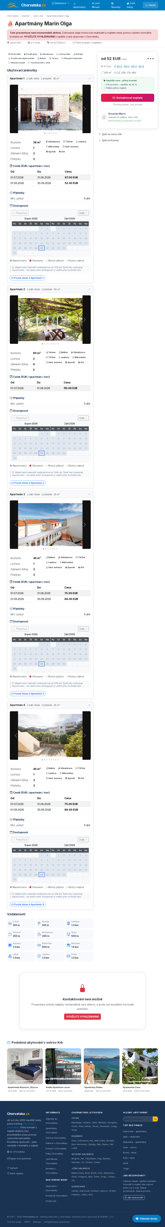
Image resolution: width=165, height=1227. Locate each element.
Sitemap (37, 1222)
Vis (73, 1180)
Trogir (103, 1176)
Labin (94, 1122)
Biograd (75, 1158)
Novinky (116, 7)
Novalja (110, 1140)
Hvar (100, 1173)
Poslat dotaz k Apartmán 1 (29, 277)
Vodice (89, 1162)
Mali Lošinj (100, 1140)
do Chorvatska (17, 1151)
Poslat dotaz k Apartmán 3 (29, 693)
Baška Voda (77, 1173)
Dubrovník (78, 1186)
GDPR (27, 1222)
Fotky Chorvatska (54, 1153)
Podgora (82, 1176)
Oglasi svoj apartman (20, 1158)
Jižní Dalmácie (81, 1168)
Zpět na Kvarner (110, 140)
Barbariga (76, 1122)
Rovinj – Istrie (129, 1152)
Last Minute (96, 5)
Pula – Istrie (129, 1158)
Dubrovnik (84, 1191)
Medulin (102, 1122)
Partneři (14, 1168)
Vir (83, 1162)
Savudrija (104, 1126)
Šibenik (106, 1158)
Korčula (94, 1191)
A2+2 (119, 66)
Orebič (112, 1191)
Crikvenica (83, 1140)
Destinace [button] (61, 3)
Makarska (109, 1173)
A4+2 (127, 66)
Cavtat (75, 1191)
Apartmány (79, 7)
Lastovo (104, 1191)
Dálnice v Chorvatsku (56, 1143)
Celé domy (131, 5)
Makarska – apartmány (134, 1142)
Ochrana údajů (14, 1222)
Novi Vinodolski (79, 1144)
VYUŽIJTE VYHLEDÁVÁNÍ (39, 36)
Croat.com (51, 1201)
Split (90, 1176)
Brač (87, 1173)
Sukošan (76, 1162)
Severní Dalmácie (83, 1154)
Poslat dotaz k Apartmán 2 (29, 482)
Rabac (88, 1126)
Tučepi (111, 1176)
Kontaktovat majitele (129, 97)
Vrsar (74, 1130)
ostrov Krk (38, 16)
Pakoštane (90, 1158)
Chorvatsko (13, 16)
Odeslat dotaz (149, 1218)
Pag (99, 1158)
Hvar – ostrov (129, 1147)
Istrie (75, 1118)
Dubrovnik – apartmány (134, 1131)
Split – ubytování (131, 1136)
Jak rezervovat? (135, 1197)
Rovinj (95, 1126)
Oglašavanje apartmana (58, 1222)
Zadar (97, 1162)
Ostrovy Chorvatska (56, 1138)
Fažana (86, 1122)
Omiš (74, 1176)
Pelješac (76, 1194)
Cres (74, 1140)
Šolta (96, 1176)
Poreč (74, 1126)
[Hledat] (155, 1118)
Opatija (91, 1144)
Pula (81, 1126)
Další (82, 213)
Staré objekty (16, 1173)
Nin (82, 1158)
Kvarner (26, 16)
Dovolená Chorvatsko (57, 1195)
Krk (91, 1140)
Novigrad (112, 1122)
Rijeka (105, 1144)
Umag (113, 1126)
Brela (93, 1173)
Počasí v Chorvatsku (56, 1148)
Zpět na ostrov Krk (112, 134)
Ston (91, 1194)
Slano (84, 1194)
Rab (99, 1144)
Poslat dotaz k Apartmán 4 (29, 904)
